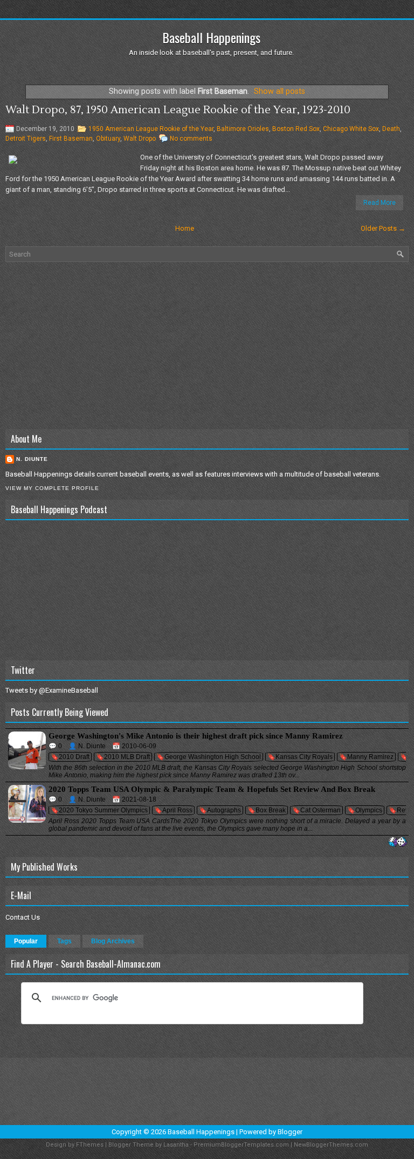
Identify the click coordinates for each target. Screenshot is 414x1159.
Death (391, 129)
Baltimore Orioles (243, 129)
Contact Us (22, 917)
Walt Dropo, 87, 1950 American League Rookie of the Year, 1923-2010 (177, 110)
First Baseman (71, 138)
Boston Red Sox (296, 129)
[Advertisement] (207, 345)
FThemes (90, 1144)
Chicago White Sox (351, 129)
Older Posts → (383, 228)
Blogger (290, 1132)
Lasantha (176, 1144)
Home (184, 228)
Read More (379, 202)
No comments (191, 138)
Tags (64, 941)
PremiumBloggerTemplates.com (241, 1144)
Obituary (108, 138)
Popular (26, 941)
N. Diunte (32, 459)
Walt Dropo (139, 138)
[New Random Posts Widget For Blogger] (398, 842)
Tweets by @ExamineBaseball (51, 690)
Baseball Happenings (211, 37)
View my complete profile (52, 488)
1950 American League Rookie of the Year (150, 129)
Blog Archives (113, 941)
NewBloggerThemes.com (331, 1144)
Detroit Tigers (25, 138)
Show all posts (279, 91)
